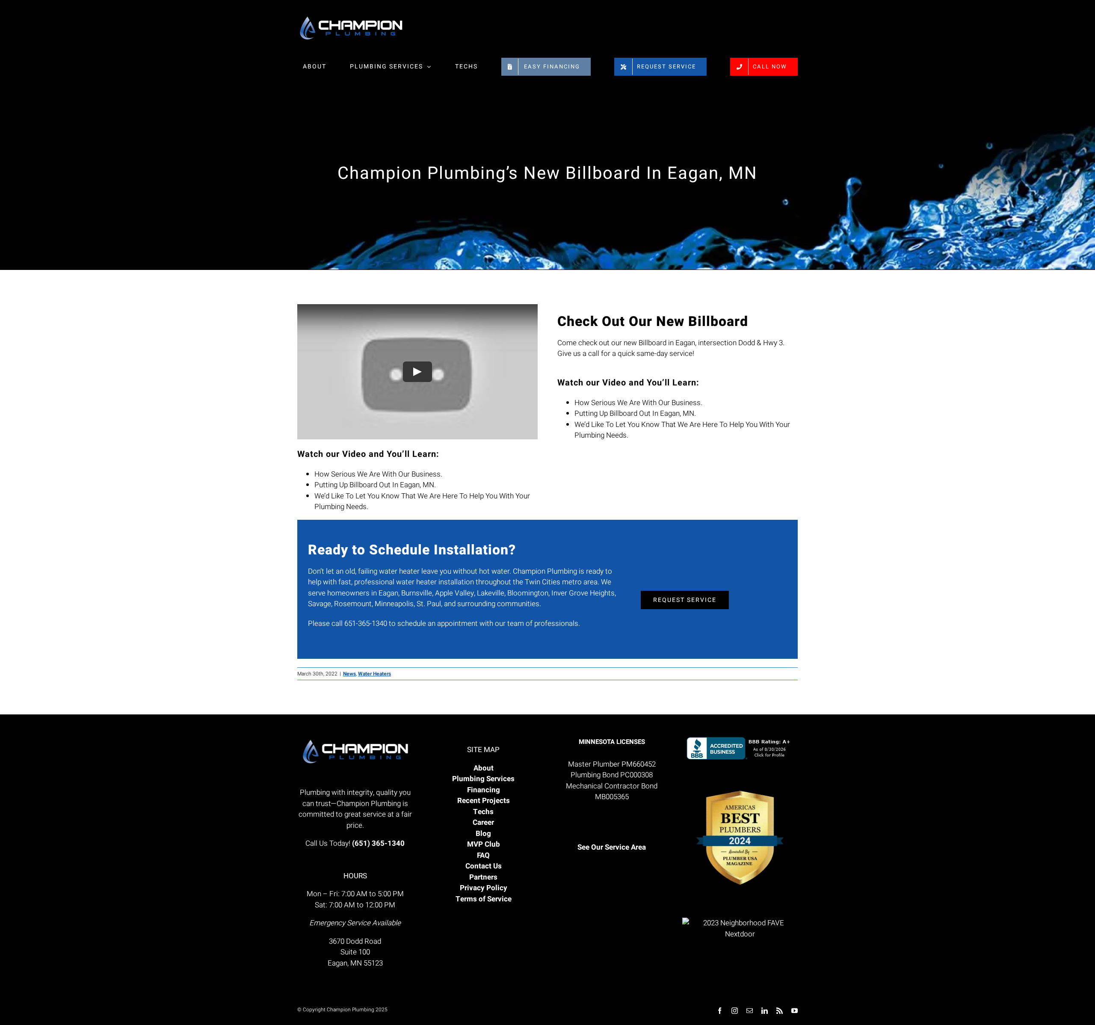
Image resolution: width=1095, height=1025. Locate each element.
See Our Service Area (611, 847)
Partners (483, 877)
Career (483, 822)
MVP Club (483, 844)
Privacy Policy (483, 888)
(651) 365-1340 (378, 843)
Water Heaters (374, 674)
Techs (483, 811)
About (484, 768)
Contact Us (483, 866)
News (349, 674)
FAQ (483, 855)
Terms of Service (484, 899)
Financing (483, 790)
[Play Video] (417, 371)
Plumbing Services (483, 778)
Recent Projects (483, 800)
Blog (483, 833)
